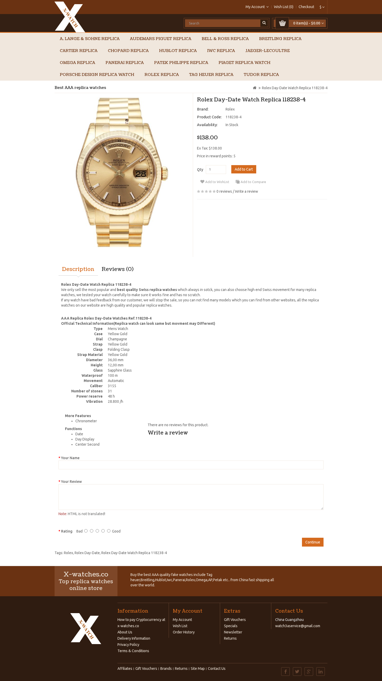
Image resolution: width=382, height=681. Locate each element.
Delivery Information (133, 638)
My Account (182, 620)
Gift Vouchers (235, 620)
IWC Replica (221, 51)
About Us (124, 632)
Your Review (71, 481)
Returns (230, 638)
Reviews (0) (118, 269)
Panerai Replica (125, 63)
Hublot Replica (178, 51)
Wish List (180, 626)
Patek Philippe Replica (181, 63)
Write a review (246, 191)
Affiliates (124, 668)
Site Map (198, 668)
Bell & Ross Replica (225, 39)
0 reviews (224, 191)
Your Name (70, 458)
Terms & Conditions (133, 651)
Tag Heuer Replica (211, 74)
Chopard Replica (128, 51)
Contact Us (217, 668)
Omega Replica (77, 63)
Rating (67, 531)
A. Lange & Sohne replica (90, 39)
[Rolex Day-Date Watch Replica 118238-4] (122, 172)
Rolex (230, 109)
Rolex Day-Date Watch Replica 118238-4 (294, 88)
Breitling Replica (280, 39)
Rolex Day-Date (87, 553)
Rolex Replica (161, 74)
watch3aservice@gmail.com (297, 626)
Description (78, 269)
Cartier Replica (78, 51)
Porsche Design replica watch (97, 74)
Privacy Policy (128, 645)
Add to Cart (244, 169)
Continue (312, 542)
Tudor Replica (261, 74)
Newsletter (233, 632)
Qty (200, 169)
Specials (231, 626)
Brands (166, 668)
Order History (184, 632)
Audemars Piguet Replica (160, 39)
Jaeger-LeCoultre (267, 51)
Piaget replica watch (244, 63)
